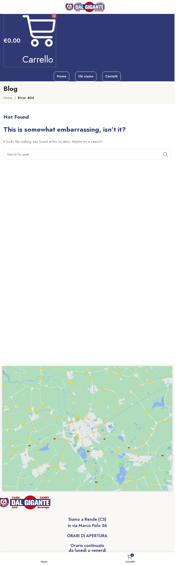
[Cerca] (165, 154)
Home (7, 97)
